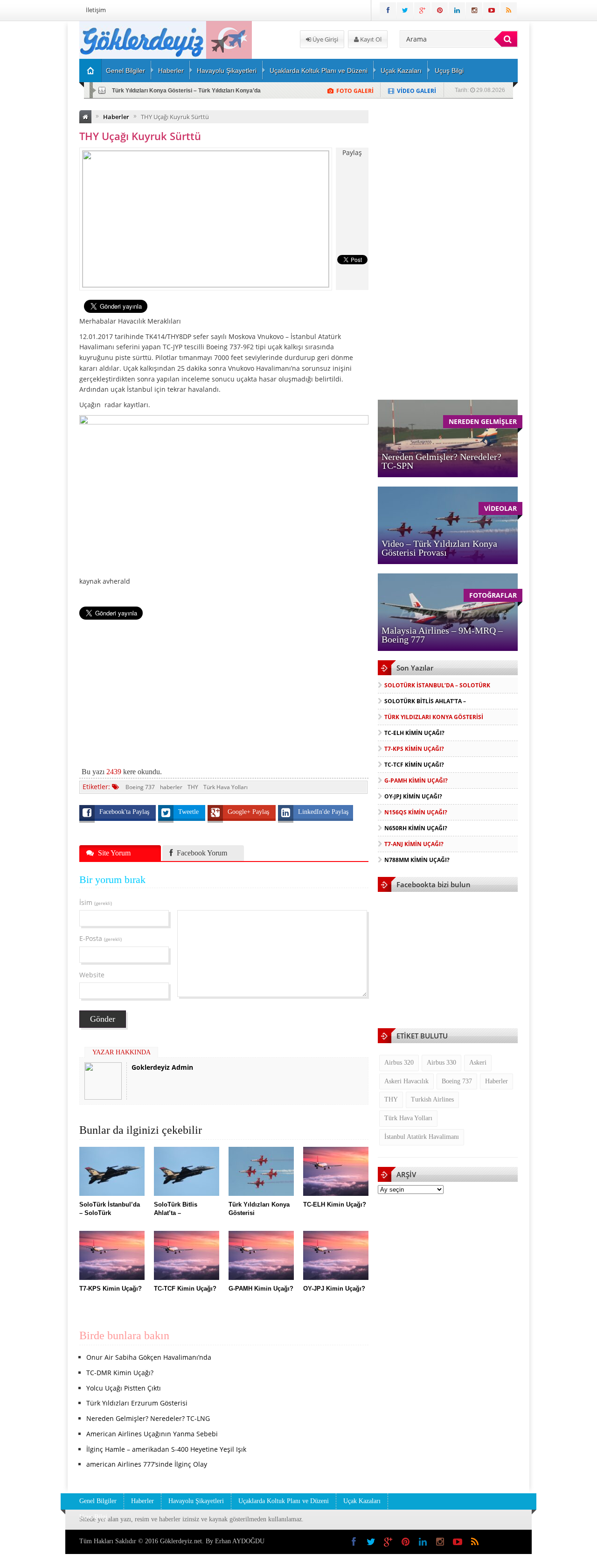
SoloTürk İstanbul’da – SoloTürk (437, 685)
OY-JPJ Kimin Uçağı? (413, 796)
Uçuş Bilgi (449, 70)
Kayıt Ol (370, 39)
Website (91, 974)
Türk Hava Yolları (225, 787)
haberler (171, 787)
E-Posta (100, 938)
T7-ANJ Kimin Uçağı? (414, 844)
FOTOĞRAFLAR (493, 595)
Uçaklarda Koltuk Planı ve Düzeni (319, 70)
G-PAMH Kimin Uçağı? (416, 780)
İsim (95, 902)
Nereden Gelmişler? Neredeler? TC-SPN (441, 461)
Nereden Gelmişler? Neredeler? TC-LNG (148, 1418)
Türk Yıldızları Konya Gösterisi (433, 717)
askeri (477, 1062)
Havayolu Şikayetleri (227, 70)
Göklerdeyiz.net (181, 1541)
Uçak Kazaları (401, 70)
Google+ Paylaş (249, 811)
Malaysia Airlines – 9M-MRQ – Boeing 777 (442, 634)
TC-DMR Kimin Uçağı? (119, 1372)
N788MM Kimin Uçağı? (417, 860)
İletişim (96, 10)
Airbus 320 (399, 1062)
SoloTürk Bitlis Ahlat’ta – (425, 701)
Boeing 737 (140, 787)
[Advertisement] (223, 688)
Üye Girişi (324, 39)
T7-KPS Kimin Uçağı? (414, 749)
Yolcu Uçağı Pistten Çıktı (123, 1388)
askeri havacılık (406, 1081)
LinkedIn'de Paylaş (323, 811)
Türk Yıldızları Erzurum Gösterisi (136, 1403)
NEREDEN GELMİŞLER (483, 421)
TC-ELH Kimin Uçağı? (140, 90)
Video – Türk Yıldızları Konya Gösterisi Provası (439, 548)
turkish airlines (432, 1099)
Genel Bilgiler (125, 70)
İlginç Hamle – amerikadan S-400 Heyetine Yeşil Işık (166, 1449)
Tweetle (189, 811)
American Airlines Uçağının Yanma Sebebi (152, 1433)
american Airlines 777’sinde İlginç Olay (146, 1464)
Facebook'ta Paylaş (125, 811)
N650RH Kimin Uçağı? (415, 828)
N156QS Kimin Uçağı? (415, 812)
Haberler (171, 70)
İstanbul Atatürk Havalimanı (421, 1136)
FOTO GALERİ (355, 91)
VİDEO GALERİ (416, 91)
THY (192, 787)
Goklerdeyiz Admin (162, 1067)
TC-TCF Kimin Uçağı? (414, 765)
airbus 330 (441, 1062)
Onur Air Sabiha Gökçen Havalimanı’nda (148, 1357)
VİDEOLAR (500, 508)
